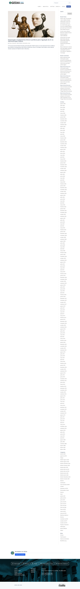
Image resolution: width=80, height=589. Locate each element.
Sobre (39, 6)
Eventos (58, 6)
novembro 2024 (63, 143)
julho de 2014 (63, 498)
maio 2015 (62, 357)
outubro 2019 (63, 258)
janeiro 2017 (62, 319)
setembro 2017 (63, 304)
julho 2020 (62, 243)
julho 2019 (62, 264)
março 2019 (62, 271)
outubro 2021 (63, 214)
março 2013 (62, 384)
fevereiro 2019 (63, 273)
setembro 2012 (63, 394)
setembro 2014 (63, 371)
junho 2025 (62, 130)
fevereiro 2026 (63, 115)
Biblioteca (45, 6)
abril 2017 (62, 313)
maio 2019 (62, 268)
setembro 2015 (63, 350)
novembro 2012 (63, 390)
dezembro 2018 (63, 277)
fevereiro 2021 (63, 229)
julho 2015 (62, 353)
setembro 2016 (63, 327)
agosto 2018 (62, 285)
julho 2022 (62, 197)
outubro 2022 (63, 191)
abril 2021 (62, 226)
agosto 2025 (62, 126)
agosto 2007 (62, 447)
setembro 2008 (63, 443)
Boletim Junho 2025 (64, 473)
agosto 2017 (62, 306)
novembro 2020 (63, 235)
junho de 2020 (63, 507)
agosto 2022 (62, 195)
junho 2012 (62, 399)
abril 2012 (62, 403)
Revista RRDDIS (63, 528)
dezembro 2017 (63, 298)
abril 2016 (62, 336)
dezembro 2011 (63, 407)
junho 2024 (62, 153)
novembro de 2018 (64, 519)
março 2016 (62, 338)
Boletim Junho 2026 (64, 475)
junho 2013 (62, 382)
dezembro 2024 (63, 141)
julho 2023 (62, 174)
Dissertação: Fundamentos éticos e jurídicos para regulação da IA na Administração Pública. (30, 40)
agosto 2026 (62, 103)
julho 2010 (62, 432)
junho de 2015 (63, 501)
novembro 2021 (63, 212)
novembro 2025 (63, 120)
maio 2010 (62, 436)
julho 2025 (62, 128)
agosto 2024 (62, 149)
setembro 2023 (63, 170)
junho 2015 (62, 355)
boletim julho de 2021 (64, 469)
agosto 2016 (62, 329)
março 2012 (62, 405)
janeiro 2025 (62, 139)
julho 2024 (62, 151)
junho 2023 (62, 176)
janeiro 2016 (62, 342)
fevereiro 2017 (63, 317)
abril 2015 (62, 359)
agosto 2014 (62, 373)
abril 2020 (62, 248)
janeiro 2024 (62, 162)
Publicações (62, 526)
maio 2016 (62, 334)
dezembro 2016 (63, 321)
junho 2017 (62, 310)
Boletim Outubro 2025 (64, 478)
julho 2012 (62, 397)
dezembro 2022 (63, 187)
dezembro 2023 (63, 164)
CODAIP (68, 6)
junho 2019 (62, 266)
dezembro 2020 (63, 233)
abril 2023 (62, 180)
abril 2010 (62, 438)
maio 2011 (62, 420)
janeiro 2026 (62, 117)
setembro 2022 (63, 193)
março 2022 (62, 204)
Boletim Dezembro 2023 (65, 463)
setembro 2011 (63, 413)
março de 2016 (63, 513)
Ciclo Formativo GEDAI (65, 484)
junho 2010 (62, 434)
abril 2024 (62, 157)
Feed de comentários (64, 538)
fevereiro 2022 (63, 206)
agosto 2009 (62, 439)
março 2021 (62, 227)
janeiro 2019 (62, 275)
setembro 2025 (63, 124)
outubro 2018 (63, 281)
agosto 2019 (62, 262)
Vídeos (63, 6)
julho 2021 (62, 220)
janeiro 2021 (62, 231)
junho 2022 (62, 199)
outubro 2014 (63, 369)
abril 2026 (62, 111)
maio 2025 (62, 132)
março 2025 (62, 136)
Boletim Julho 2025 (64, 467)
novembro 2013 (63, 378)
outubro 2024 (63, 145)
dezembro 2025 (63, 118)
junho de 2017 (63, 503)
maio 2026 (62, 109)
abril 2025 (62, 134)
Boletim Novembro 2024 (65, 477)
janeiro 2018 (62, 296)
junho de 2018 (63, 505)
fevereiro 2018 (63, 294)
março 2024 (62, 159)
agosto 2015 (62, 352)
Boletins (62, 480)
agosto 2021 (62, 218)
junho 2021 (62, 222)
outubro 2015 (63, 348)
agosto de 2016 (63, 456)
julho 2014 (62, 374)
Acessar (61, 535)
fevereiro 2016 (63, 340)
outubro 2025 (63, 122)
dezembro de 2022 (64, 488)
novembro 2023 (63, 166)
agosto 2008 (62, 445)
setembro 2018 (63, 283)
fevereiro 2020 (63, 252)
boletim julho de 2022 (64, 471)
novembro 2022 (63, 189)
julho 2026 (62, 105)
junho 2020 (62, 245)
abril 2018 (62, 292)
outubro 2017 (63, 302)
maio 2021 (62, 224)
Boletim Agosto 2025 (64, 461)
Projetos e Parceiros (64, 524)
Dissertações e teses (26, 43)
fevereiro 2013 (63, 386)
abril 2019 (62, 269)
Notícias (52, 6)
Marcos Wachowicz (12, 43)
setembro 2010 (63, 428)
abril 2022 (62, 203)
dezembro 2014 (63, 367)
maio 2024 (62, 155)
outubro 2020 (63, 237)
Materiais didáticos (64, 515)
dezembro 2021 (63, 210)
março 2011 (62, 424)
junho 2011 (62, 418)
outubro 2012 (63, 392)
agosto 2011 (62, 415)
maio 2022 (62, 201)
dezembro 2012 (63, 388)
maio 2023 (62, 178)
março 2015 (62, 361)
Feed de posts (63, 537)
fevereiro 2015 (63, 363)
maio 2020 (62, 247)
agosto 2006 (62, 449)
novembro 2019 (63, 256)
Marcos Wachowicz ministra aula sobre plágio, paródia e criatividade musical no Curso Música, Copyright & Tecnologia (66, 49)
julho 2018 (62, 287)
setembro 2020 (63, 239)
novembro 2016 (63, 323)
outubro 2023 (63, 168)
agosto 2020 (62, 241)
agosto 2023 (62, 172)
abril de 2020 (62, 454)
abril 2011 (62, 422)
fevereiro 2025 (63, 138)
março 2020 (62, 250)
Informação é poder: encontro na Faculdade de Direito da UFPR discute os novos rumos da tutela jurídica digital (65, 61)
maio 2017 (62, 311)
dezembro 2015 (63, 344)
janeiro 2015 (62, 365)
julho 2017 (62, 308)
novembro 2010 (63, 426)
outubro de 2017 (63, 520)
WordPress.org (63, 540)
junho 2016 (62, 332)
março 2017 (62, 315)
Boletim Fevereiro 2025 (65, 465)
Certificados (62, 482)
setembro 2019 (63, 260)
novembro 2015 (63, 346)
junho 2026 (62, 107)
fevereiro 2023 (63, 183)
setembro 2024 (63, 147)
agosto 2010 (62, 430)
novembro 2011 (63, 409)
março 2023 (62, 182)
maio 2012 (62, 401)
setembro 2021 (63, 216)
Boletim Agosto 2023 (64, 459)
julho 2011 (62, 417)
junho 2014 (62, 376)
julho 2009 (62, 441)
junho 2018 (62, 289)
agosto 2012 (62, 396)
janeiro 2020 (62, 254)
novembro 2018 (63, 279)
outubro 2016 (63, 325)
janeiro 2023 (62, 185)
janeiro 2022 (62, 208)
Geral (61, 494)
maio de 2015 (63, 509)
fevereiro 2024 (63, 161)
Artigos (61, 457)
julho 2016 (62, 331)
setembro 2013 (63, 380)
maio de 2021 (63, 511)
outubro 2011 (63, 411)
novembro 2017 (63, 300)
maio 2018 (62, 290)
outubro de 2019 (63, 522)
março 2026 (62, 113)
